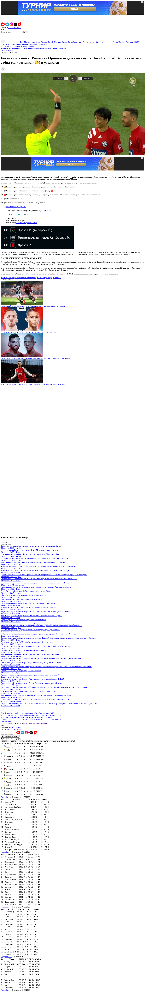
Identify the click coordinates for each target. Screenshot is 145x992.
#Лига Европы (30, 278)
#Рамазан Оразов (7, 278)
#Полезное (57, 278)
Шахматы (57, 42)
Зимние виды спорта (104, 42)
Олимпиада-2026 (132, 42)
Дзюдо (70, 42)
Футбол (32, 42)
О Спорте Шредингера (28, 44)
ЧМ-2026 (121, 42)
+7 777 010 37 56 (14, 28)
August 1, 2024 (46, 210)
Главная (4, 50)
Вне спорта (11, 719)
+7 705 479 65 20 (15, 727)
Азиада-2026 (42, 44)
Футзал (64, 42)
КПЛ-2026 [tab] (5, 741)
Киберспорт (77, 42)
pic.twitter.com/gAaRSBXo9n (26, 223)
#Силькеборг (19, 278)
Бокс (22, 42)
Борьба (38, 42)
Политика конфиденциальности (35, 723)
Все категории (13, 44)
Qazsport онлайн (7, 721)
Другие (115, 42)
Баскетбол (21, 713)
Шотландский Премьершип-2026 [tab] (63, 741)
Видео (41, 713)
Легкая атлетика (89, 42)
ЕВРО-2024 (35, 717)
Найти (25, 32)
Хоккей (50, 42)
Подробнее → (6, 797)
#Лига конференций (44, 278)
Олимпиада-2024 (40, 715)
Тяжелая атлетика (54, 715)
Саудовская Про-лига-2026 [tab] (40, 741)
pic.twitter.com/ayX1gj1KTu (15, 207)
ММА (26, 42)
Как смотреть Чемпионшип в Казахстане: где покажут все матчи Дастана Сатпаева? (33, 48)
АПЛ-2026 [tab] (14, 741)
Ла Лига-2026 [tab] (24, 741)
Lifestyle (4, 44)
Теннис (44, 42)
